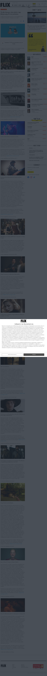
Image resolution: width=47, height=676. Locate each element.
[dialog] (23, 338)
